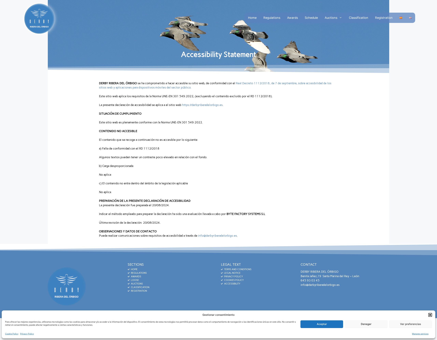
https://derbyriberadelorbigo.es (202, 105)
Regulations (271, 17)
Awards (292, 17)
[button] (430, 315)
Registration (384, 17)
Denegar (366, 324)
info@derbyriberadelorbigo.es (217, 235)
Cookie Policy (11, 333)
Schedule (311, 17)
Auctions (331, 17)
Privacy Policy (27, 333)
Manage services (420, 333)
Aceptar (322, 324)
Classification (358, 17)
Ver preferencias (410, 324)
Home (252, 17)
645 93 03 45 (310, 280)
